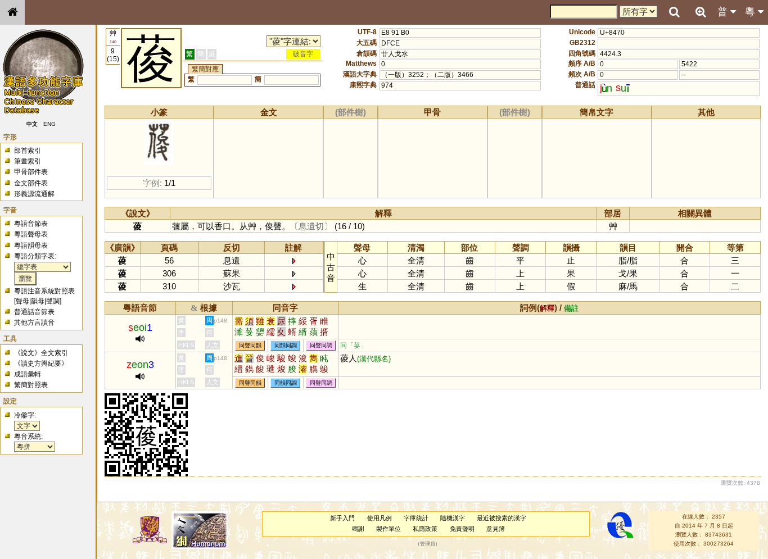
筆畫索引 (27, 161)
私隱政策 (425, 528)
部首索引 (27, 150)
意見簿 (495, 528)
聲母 (22, 301)
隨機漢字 (452, 518)
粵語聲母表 (31, 234)
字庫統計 (416, 518)
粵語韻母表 (31, 245)
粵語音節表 (31, 224)
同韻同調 (285, 346)
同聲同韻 (250, 346)
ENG (49, 124)
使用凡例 (379, 518)
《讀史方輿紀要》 (41, 363)
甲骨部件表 (31, 172)
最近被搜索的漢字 (501, 518)
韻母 (37, 301)
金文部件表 (31, 183)
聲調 (53, 301)
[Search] (674, 12)
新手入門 (342, 518)
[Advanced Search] (700, 12)
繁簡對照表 (31, 385)
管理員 (427, 544)
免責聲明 (462, 528)
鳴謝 (358, 528)
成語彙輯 (27, 374)
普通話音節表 (34, 312)
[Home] (12, 12)
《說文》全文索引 (41, 353)
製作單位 (388, 528)
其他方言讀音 (34, 322)
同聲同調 (321, 346)
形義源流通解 (34, 194)
